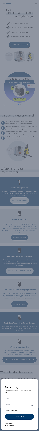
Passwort (8, 404)
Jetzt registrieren (10, 425)
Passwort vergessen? (11, 410)
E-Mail (8, 398)
